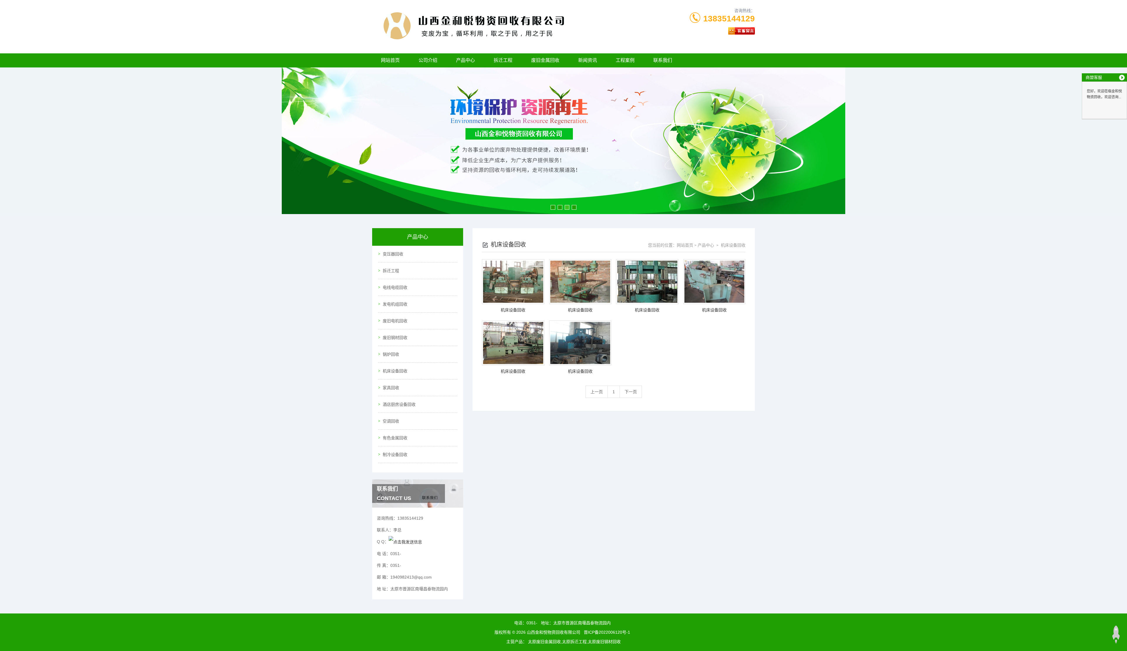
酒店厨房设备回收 (399, 404)
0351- (532, 623)
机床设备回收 (395, 371)
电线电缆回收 (395, 287)
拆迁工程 (503, 60)
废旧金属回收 (545, 60)
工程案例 (625, 60)
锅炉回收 (391, 354)
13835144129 (729, 18)
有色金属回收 (395, 437)
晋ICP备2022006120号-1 (607, 632)
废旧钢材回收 (395, 337)
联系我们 (662, 60)
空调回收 (391, 421)
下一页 (631, 391)
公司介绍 (428, 60)
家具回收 (391, 387)
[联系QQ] (405, 541)
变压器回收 (393, 254)
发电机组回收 (395, 304)
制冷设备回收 (395, 454)
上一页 (597, 391)
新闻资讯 (587, 60)
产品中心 (465, 60)
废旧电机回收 (395, 320)
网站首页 (390, 60)
